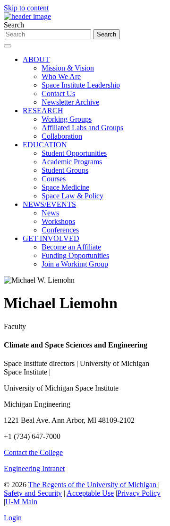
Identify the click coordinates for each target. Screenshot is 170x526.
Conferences (60, 230)
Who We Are (61, 76)
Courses (54, 179)
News (50, 213)
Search (14, 25)
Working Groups (67, 119)
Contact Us (58, 93)
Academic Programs (72, 162)
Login (13, 518)
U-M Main (21, 502)
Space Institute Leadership (81, 85)
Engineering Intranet (34, 468)
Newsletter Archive (70, 102)
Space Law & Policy (72, 196)
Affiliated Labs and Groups (82, 128)
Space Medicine (65, 187)
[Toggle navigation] (7, 46)
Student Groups (65, 170)
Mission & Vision (68, 68)
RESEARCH (43, 111)
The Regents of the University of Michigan (93, 485)
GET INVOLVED (51, 238)
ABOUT (36, 59)
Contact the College (33, 452)
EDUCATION (45, 145)
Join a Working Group (75, 264)
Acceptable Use (90, 493)
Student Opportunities (74, 153)
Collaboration (62, 136)
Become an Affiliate (71, 247)
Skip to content (26, 8)
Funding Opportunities (75, 255)
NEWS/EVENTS (49, 204)
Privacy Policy (139, 493)
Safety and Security (33, 493)
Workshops (58, 221)
